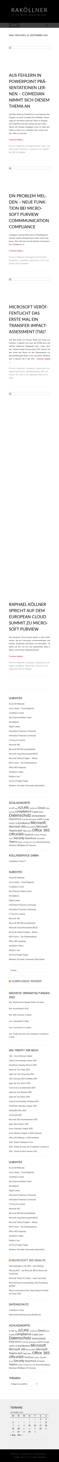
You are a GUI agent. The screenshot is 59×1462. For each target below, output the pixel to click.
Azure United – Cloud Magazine (21, 708)
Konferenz (24, 823)
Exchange (32, 819)
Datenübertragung (33, 371)
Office (29, 831)
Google (46, 819)
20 (18, 1429)
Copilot (35, 812)
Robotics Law (14, 776)
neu (25, 830)
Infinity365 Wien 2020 (17, 1110)
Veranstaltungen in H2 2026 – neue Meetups (26, 1266)
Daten (41, 812)
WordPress (40, 1454)
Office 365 (41, 830)
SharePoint (30, 838)
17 (40, 1425)
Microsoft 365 (14, 745)
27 (18, 1432)
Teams (13, 841)
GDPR (39, 819)
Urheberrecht (27, 842)
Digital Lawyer (14, 726)
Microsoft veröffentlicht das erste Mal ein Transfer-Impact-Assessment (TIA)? (28, 319)
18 (46, 1425)
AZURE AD (33, 808)
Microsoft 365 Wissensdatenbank (22, 749)
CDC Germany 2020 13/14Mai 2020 (23, 1079)
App (16, 808)
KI (16, 823)
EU (20, 819)
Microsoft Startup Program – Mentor (23, 758)
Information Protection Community (22, 731)
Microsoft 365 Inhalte (29, 1260)
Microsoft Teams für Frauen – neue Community (27, 1278)
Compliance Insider (26, 981)
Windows (13, 845)
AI (10, 808)
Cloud (41, 807)
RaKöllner (29, 10)
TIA (17, 375)
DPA (43, 371)
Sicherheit (41, 838)
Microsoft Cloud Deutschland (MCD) (23, 754)
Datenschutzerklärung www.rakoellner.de (25, 1315)
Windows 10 (22, 845)
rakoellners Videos (16, 772)
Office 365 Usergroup (17, 767)
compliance (23, 260)
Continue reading (17, 140)
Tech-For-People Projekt (18, 781)
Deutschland (38, 815)
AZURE (23, 808)
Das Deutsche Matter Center (20, 717)
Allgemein (21, 146)
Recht (11, 838)
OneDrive (29, 834)
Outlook (36, 835)
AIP (12, 808)
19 (13, 1429)
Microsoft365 (31, 827)
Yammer (32, 845)
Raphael (22, 152)
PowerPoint (23, 149)
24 (40, 1429)
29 (29, 1432)
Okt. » (19, 1435)
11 (46, 1422)
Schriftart (32, 149)
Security (18, 838)
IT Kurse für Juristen (17, 740)
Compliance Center (16, 713)
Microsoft (38, 823)
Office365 (16, 834)
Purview (39, 666)
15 (29, 1425)
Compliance (30, 368)
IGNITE (12, 823)
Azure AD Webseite (16, 704)
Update (20, 842)
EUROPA (25, 819)
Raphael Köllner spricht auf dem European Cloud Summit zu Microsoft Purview (28, 617)
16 (35, 1425)
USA (21, 375)
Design (37, 146)
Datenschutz (35, 260)
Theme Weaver (38, 1457)
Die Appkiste (14, 722)
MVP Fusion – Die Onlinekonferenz (23, 763)
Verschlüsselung (43, 842)
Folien (43, 146)
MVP (20, 830)
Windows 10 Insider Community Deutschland (26, 785)
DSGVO (13, 819)
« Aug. (13, 1435)
